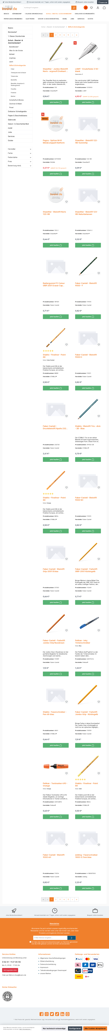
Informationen (44, 954)
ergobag (12, 58)
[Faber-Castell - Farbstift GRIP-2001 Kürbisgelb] (88, 552)
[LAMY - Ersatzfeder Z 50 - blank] (88, 51)
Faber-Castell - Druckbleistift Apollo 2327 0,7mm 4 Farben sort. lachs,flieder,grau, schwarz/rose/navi (55, 427)
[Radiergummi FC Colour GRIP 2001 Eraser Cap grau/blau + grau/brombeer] (56, 266)
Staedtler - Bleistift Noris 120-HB (54, 213)
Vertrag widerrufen (10, 970)
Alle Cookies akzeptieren (95, 1028)
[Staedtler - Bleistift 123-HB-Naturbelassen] (88, 194)
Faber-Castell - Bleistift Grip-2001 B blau (54, 570)
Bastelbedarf (13, 47)
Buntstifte (14, 80)
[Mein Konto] (97, 8)
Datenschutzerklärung (48, 964)
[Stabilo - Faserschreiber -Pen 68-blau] (56, 695)
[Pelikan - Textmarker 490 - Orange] (56, 766)
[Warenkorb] (104, 8)
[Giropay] (93, 965)
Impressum (44, 967)
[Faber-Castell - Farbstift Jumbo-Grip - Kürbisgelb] (88, 695)
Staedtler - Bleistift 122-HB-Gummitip (86, 141)
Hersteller (12, 149)
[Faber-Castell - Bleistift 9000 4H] (56, 837)
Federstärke (12, 157)
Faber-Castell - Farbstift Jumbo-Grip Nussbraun (54, 641)
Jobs (10, 132)
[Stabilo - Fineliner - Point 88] (56, 337)
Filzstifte (13, 89)
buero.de (103, 2)
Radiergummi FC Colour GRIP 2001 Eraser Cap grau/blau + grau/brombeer (55, 284)
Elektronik (12, 120)
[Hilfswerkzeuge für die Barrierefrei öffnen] (86, 8)
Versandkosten (50, 1019)
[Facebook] (41, 1014)
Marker (13, 96)
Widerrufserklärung (47, 961)
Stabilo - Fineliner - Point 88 (54, 356)
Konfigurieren (75, 1028)
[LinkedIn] (62, 1014)
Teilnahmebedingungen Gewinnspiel (53, 970)
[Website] (67, 1014)
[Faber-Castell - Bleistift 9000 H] (88, 337)
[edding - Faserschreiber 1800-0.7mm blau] (88, 837)
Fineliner (13, 92)
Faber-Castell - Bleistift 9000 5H (86, 499)
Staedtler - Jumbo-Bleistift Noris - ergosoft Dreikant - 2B (55, 70)
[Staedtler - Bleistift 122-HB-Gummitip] (88, 123)
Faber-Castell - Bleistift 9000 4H (54, 856)
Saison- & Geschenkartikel (18, 124)
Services (11, 136)
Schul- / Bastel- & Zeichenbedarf (15, 41)
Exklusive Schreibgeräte (17, 111)
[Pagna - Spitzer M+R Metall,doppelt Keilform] (56, 123)
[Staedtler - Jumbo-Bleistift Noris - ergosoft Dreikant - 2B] (56, 51)
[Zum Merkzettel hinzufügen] (66, 59)
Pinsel (11, 107)
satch (11, 62)
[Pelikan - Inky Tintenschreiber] (88, 623)
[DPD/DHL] (83, 976)
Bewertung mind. (14, 166)
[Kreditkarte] (78, 970)
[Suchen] (73, 8)
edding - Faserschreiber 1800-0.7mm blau (86, 856)
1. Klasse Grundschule (16, 36)
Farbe (10, 153)
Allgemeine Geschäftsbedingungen (53, 958)
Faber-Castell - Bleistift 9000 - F (86, 284)
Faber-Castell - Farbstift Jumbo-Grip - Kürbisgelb (86, 713)
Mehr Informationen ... (25, 1029)
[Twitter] (51, 1014)
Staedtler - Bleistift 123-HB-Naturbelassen (86, 213)
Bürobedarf (12, 32)
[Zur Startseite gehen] (9, 7)
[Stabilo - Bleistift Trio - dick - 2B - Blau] (88, 409)
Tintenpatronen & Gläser (18, 72)
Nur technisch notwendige (54, 1028)
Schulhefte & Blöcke (16, 100)
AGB (38, 944)
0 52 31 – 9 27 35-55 (11, 962)
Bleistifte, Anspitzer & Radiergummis (17, 84)
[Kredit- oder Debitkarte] (91, 959)
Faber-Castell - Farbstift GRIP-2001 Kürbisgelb (86, 570)
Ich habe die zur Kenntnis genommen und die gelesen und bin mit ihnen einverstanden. (55, 943)
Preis (10, 161)
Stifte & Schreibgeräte (17, 65)
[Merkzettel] (91, 8)
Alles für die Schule (16, 50)
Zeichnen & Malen (15, 104)
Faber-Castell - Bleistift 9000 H (86, 356)
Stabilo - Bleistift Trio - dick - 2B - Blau (87, 427)
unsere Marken (45, 973)
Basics (10, 28)
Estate (10, 140)
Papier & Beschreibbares (17, 116)
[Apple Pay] (100, 965)
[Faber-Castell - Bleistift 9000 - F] (88, 266)
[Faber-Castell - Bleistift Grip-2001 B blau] (56, 552)
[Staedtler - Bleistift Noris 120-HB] (56, 194)
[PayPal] (79, 959)
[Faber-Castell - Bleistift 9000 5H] (88, 480)
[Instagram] (46, 1014)
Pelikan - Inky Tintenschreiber (82, 641)
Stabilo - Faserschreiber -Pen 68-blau (54, 713)
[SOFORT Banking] (78, 965)
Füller (12, 69)
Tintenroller (14, 76)
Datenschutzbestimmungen (50, 942)
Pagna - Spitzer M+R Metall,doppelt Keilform (54, 141)
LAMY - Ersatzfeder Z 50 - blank (87, 70)
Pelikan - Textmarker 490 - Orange (55, 784)
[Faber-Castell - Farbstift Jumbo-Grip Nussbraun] (56, 623)
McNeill (11, 54)
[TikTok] (57, 1014)
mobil (10, 128)
